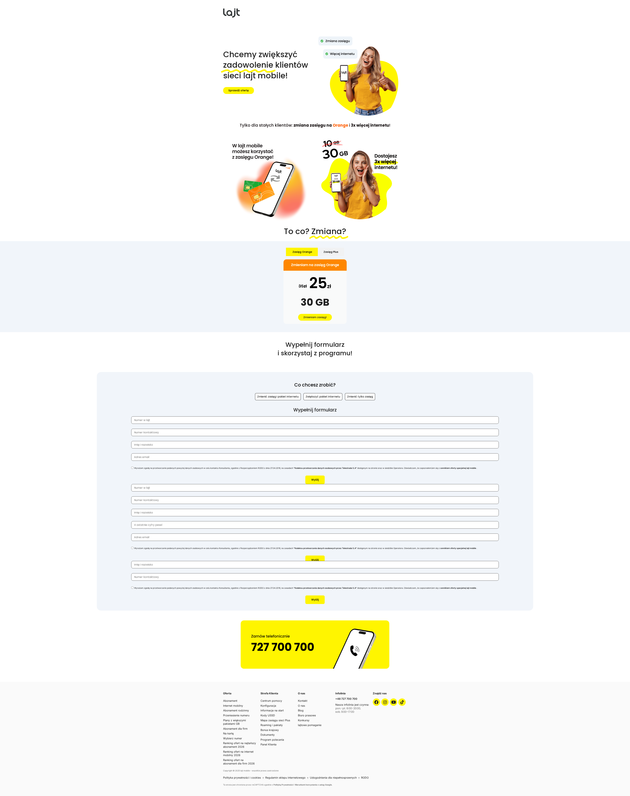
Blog (301, 710)
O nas (301, 705)
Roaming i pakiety (272, 725)
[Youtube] (393, 702)
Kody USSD (268, 715)
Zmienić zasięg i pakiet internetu (278, 396)
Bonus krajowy (270, 730)
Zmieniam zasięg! (315, 317)
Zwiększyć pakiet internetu (323, 396)
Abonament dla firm (235, 728)
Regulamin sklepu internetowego (285, 777)
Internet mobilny (233, 705)
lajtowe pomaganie (309, 725)
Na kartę (228, 733)
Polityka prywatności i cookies (242, 777)
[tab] (302, 252)
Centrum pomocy (271, 700)
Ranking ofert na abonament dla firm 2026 (239, 761)
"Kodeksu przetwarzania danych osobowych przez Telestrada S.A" (325, 468)
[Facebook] (376, 702)
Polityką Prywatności (283, 785)
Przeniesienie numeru (236, 715)
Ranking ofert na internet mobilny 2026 (238, 753)
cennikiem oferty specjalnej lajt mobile (458, 468)
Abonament (230, 700)
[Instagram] (385, 702)
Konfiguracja (268, 705)
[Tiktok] (402, 702)
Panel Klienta (268, 744)
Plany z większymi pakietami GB (234, 722)
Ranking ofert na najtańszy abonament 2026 (239, 744)
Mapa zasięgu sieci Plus (275, 720)
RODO (365, 777)
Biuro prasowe (307, 715)
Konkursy (303, 720)
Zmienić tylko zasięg (360, 396)
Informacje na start (272, 710)
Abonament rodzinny (236, 710)
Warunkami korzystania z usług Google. (313, 785)
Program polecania (272, 739)
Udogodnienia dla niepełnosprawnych (333, 777)
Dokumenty (268, 734)
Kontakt (302, 700)
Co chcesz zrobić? (315, 385)
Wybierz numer (232, 738)
